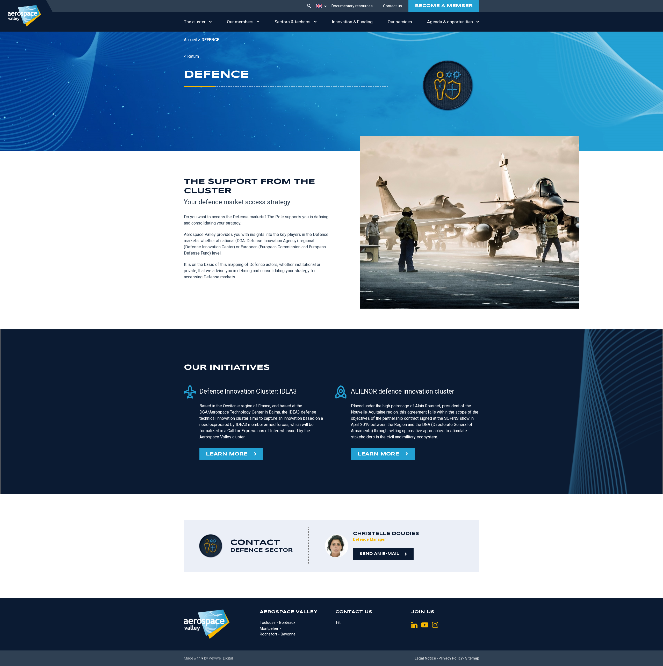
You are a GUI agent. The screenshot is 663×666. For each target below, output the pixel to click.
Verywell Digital (221, 658)
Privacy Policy (450, 658)
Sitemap (472, 658)
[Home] (24, 15)
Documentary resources (352, 6)
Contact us (392, 6)
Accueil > (192, 39)
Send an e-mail (379, 554)
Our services (400, 21)
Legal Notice (425, 658)
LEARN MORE (227, 454)
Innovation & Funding (352, 21)
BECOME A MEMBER (444, 6)
